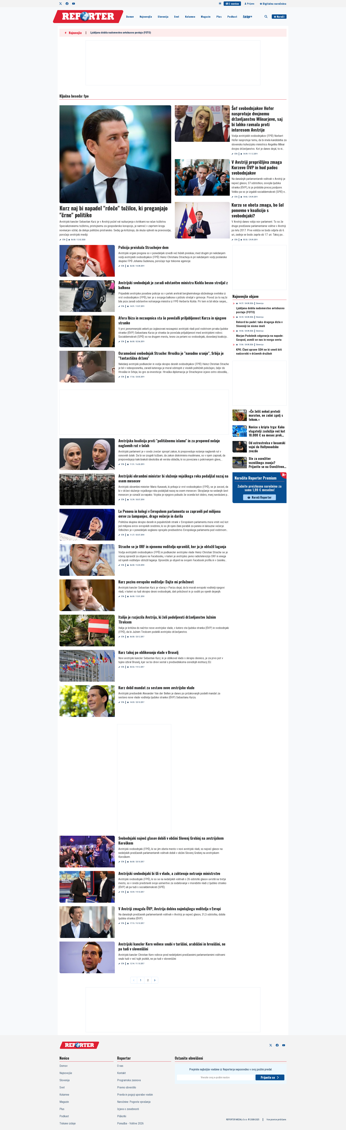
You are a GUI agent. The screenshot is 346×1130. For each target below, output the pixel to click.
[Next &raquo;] (154, 980)
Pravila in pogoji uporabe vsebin (135, 1094)
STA (63, 239)
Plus (219, 16)
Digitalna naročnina (274, 3)
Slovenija (163, 16)
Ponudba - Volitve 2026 (130, 1123)
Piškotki (121, 1116)
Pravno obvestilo (126, 1087)
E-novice (234, 3)
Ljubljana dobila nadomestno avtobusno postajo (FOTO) (120, 32)
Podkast (232, 16)
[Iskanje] (266, 16)
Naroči (280, 16)
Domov (130, 16)
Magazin (205, 16)
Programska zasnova (129, 1080)
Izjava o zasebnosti (128, 1109)
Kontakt (121, 1073)
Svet (176, 16)
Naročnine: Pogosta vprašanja (133, 1102)
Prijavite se (268, 1077)
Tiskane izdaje (247, 16)
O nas (120, 1066)
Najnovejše (146, 16)
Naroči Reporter (262, 497)
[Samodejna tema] (220, 3)
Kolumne (190, 16)
